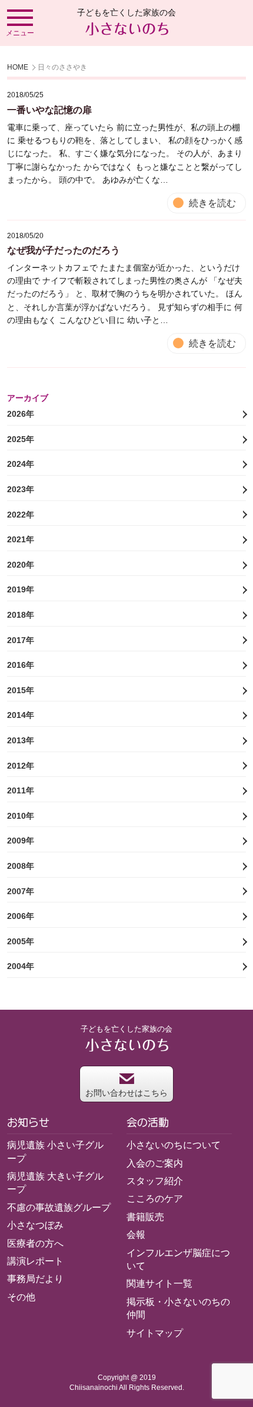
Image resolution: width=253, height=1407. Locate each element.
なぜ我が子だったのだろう (63, 250)
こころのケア (154, 1199)
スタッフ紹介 (154, 1181)
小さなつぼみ (35, 1225)
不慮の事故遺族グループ (59, 1207)
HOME (17, 67)
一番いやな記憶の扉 (49, 110)
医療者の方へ (35, 1243)
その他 (21, 1297)
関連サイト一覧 (159, 1284)
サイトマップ (154, 1333)
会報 (135, 1235)
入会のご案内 (154, 1163)
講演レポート (35, 1261)
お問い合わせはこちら (126, 1093)
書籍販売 (145, 1217)
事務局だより (35, 1279)
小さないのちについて (173, 1145)
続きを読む (212, 203)
